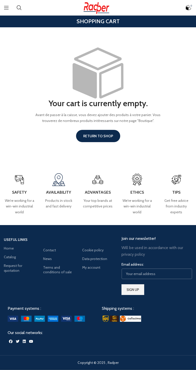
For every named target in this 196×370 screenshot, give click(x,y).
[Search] (19, 8)
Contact (49, 250)
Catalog (10, 257)
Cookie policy (93, 250)
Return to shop (98, 136)
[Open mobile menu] (6, 8)
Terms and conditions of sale (57, 269)
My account (91, 267)
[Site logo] (98, 7)
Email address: (132, 264)
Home (9, 248)
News (47, 258)
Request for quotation (13, 268)
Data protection (94, 258)
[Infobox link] (176, 194)
